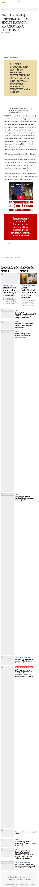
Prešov (33, 285)
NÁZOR (4, 9)
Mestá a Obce (26, 285)
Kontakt (22, 877)
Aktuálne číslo (13, 877)
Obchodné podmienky (15, 880)
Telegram (28, 880)
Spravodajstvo (8, 285)
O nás (28, 877)
